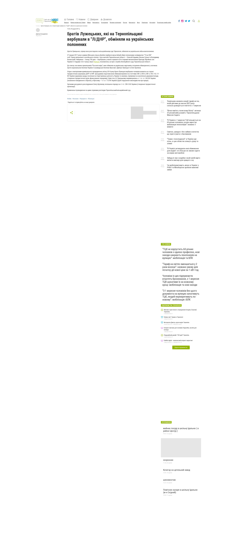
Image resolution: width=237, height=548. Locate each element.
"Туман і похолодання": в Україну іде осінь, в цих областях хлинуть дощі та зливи (182, 141)
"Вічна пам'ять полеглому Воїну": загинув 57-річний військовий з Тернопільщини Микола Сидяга (184, 112)
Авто (138, 22)
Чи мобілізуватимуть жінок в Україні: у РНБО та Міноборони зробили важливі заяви (183, 167)
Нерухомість (95, 22)
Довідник (94, 19)
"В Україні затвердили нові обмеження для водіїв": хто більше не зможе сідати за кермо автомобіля (183, 150)
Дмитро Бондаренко (42, 34)
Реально (96, 62)
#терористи (83, 99)
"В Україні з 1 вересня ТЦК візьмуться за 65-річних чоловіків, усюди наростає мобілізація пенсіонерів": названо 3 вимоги (184, 123)
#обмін (69, 99)
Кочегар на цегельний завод (176, 470)
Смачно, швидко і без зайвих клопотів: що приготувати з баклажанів (183, 133)
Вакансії (66, 22)
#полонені (75, 99)
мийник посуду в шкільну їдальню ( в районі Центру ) (181, 429)
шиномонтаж (169, 480)
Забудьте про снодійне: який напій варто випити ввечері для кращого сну (183, 159)
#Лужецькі (91, 99)
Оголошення (104, 22)
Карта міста (132, 22)
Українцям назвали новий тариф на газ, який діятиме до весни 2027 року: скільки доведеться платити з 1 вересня (184, 103)
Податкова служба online (164, 22)
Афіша (89, 22)
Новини (82, 19)
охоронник (168, 460)
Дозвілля (107, 19)
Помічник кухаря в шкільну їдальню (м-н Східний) (180, 491)
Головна (70, 19)
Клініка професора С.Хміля (78, 22)
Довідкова (145, 22)
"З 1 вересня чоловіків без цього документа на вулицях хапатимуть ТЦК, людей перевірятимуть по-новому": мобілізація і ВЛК (180, 295)
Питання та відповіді (115, 22)
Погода (125, 22)
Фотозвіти (152, 22)
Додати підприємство (181, 347)
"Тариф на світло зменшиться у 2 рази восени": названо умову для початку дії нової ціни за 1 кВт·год (180, 266)
